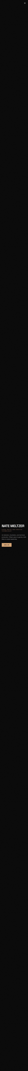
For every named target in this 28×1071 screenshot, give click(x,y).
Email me (6, 545)
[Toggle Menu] (24, 3)
